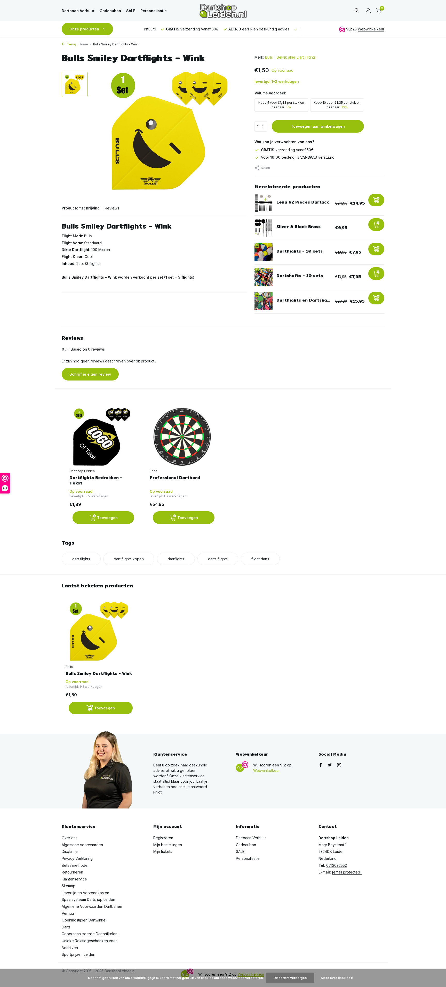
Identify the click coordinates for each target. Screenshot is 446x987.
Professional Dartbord (175, 478)
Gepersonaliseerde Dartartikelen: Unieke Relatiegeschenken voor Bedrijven (90, 941)
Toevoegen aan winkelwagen (318, 126)
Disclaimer (70, 851)
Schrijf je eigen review (90, 374)
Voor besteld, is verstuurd (297, 157)
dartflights (176, 559)
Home (83, 44)
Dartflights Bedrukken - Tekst (95, 480)
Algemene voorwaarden (82, 845)
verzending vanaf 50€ (287, 150)
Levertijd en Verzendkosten (85, 893)
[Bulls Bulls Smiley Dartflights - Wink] (99, 632)
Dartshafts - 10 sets (299, 275)
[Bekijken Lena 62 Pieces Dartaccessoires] (263, 203)
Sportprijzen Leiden (78, 954)
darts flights (218, 559)
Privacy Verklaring (77, 858)
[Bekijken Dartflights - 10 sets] (263, 252)
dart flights (81, 559)
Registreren (163, 838)
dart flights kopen (129, 559)
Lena (153, 471)
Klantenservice (74, 879)
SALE (130, 11)
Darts (66, 927)
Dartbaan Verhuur (78, 11)
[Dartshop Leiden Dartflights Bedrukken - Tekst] (101, 437)
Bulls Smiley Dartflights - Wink (99, 673)
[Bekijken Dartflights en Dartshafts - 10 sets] (263, 301)
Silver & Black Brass (298, 226)
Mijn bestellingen (167, 845)
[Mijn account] (368, 11)
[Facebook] (320, 765)
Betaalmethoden (76, 865)
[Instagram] (339, 765)
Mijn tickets (162, 851)
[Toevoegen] (376, 200)
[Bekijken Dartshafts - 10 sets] (263, 277)
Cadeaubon (110, 11)
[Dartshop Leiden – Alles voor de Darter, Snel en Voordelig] (222, 10)
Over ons (69, 838)
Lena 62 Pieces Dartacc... (304, 202)
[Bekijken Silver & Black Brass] (263, 228)
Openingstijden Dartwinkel (84, 920)
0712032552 (336, 865)
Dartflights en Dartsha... (303, 300)
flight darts (260, 559)
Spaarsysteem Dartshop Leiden (88, 899)
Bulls (269, 57)
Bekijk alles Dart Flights (296, 57)
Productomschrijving (81, 208)
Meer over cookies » (337, 978)
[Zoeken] (357, 10)
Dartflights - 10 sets (299, 251)
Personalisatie (153, 11)
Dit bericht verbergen (290, 978)
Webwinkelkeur (371, 29)
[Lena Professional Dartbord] (182, 437)
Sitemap (68, 886)
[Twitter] (330, 765)
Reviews (112, 208)
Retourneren (72, 872)
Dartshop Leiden (82, 471)
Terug (71, 44)
